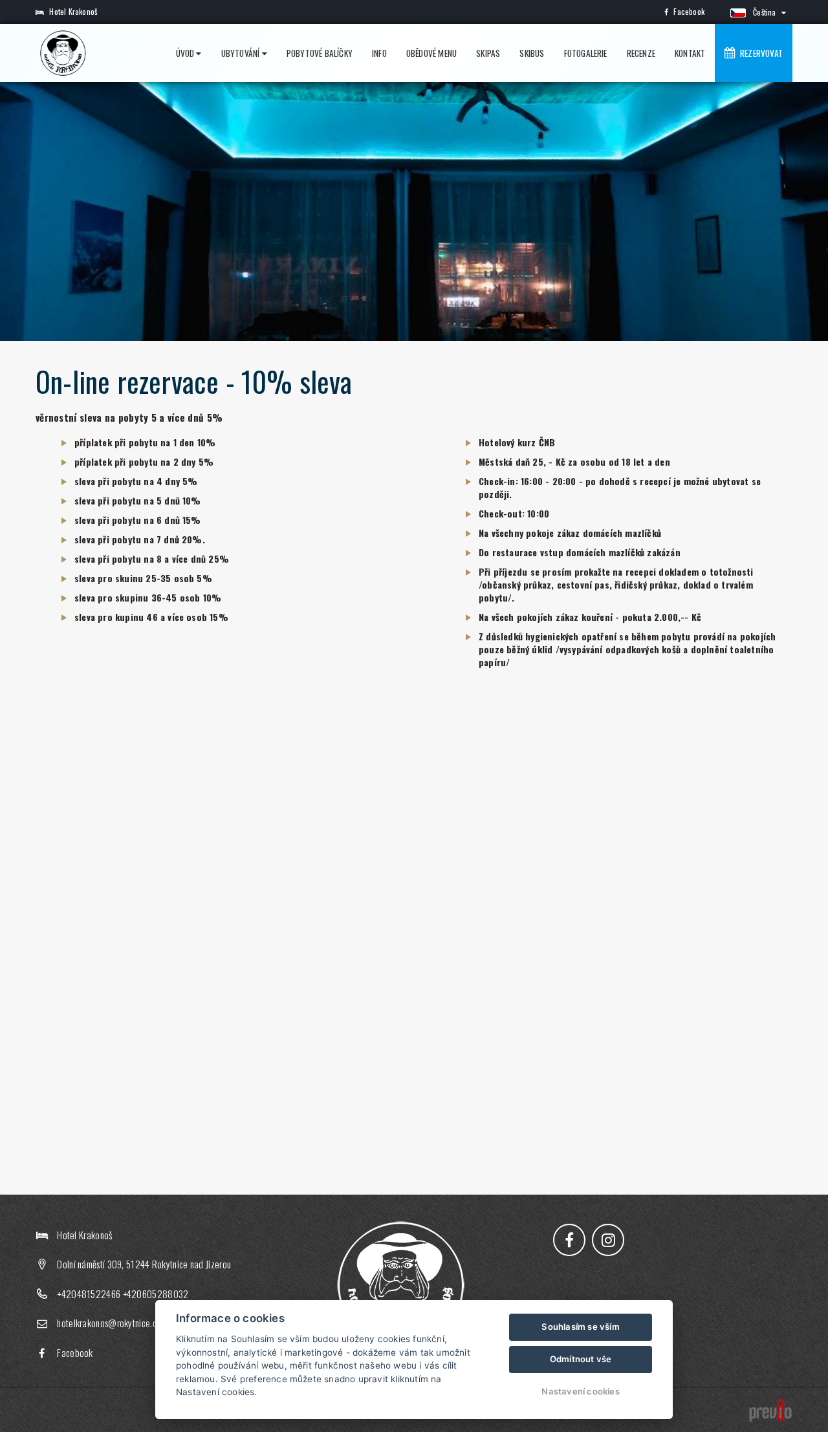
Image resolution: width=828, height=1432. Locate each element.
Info (379, 53)
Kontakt (690, 53)
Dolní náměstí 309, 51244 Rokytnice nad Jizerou (144, 1264)
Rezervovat (759, 53)
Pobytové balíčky (320, 53)
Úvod (186, 53)
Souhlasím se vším (580, 1326)
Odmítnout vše (581, 1359)
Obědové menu (431, 53)
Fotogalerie (585, 53)
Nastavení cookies (580, 1391)
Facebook (688, 11)
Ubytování (241, 53)
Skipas (488, 53)
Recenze (641, 53)
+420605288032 (156, 1293)
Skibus (531, 53)
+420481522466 (88, 1293)
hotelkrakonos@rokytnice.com (112, 1323)
